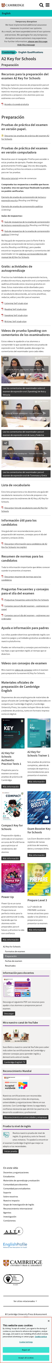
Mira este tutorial (9, 178)
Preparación (11, 956)
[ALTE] (13, 1240)
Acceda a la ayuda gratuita (16, 104)
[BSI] (13, 1290)
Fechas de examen (13, 961)
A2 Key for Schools (12, 946)
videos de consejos (23, 669)
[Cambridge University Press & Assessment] (22, 1272)
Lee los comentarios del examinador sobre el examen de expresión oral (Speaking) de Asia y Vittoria (24, 391)
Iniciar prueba (10, 1151)
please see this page (37, 41)
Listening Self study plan (16, 303)
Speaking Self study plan (16, 315)
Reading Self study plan (15, 309)
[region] (26, 1340)
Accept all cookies (26, 1358)
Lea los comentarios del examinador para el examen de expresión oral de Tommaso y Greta (25, 474)
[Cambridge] (13, 5)
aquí (25, 165)
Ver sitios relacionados (24, 1301)
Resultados (10, 965)
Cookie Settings (26, 1342)
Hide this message (26, 44)
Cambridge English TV (14, 1062)
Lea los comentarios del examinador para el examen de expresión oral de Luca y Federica (23, 433)
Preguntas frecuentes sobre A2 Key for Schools (26, 599)
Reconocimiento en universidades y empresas (25, 1117)
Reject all (26, 1350)
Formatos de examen (15, 951)
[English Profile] (15, 1253)
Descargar (9, 1013)
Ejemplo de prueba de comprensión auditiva (22, 206)
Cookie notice (41, 1336)
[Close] (49, 1321)
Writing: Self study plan (15, 321)
